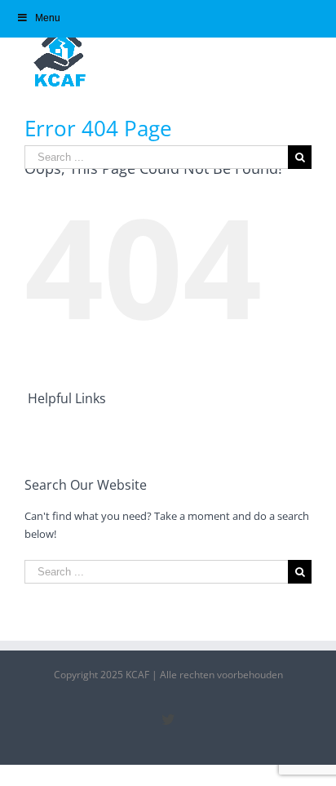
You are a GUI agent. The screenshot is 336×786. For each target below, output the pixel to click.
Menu (47, 18)
